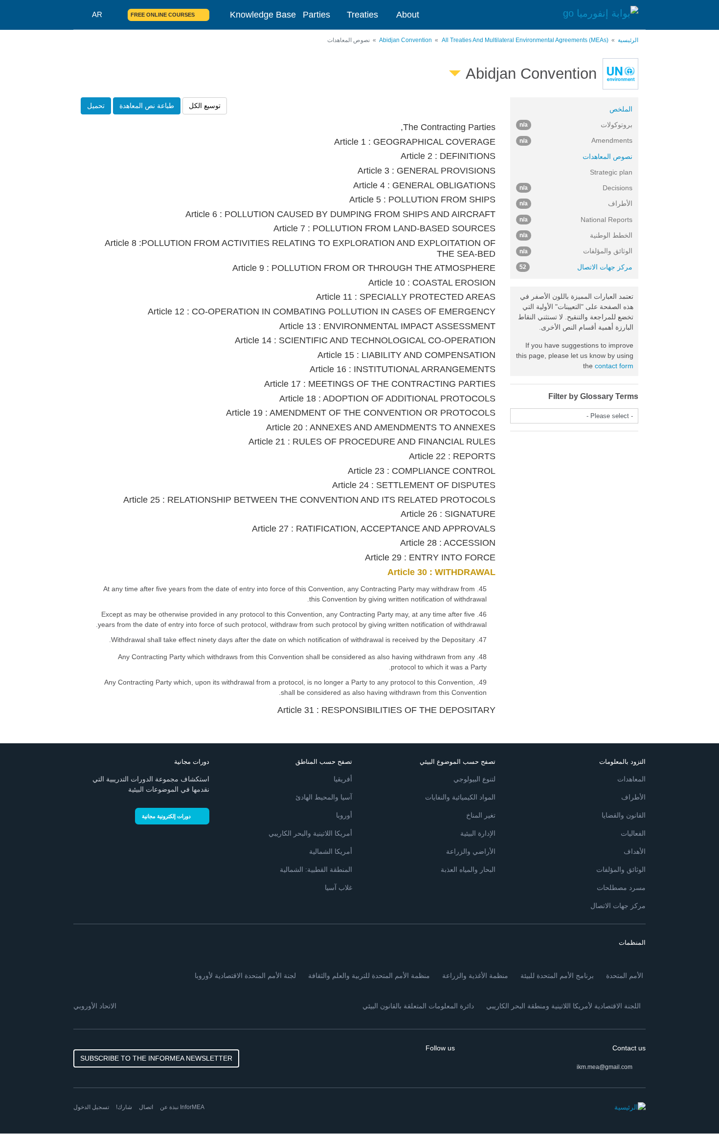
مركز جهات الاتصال (576, 267)
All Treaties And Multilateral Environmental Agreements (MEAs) (525, 40)
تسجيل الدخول (91, 1107)
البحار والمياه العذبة (468, 869)
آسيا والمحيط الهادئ (323, 797)
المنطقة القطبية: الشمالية (316, 869)
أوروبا (344, 815)
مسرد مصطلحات (621, 887)
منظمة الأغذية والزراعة (475, 975)
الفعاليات (633, 833)
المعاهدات (631, 779)
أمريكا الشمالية (330, 851)
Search (114, 14)
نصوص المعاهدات (607, 156)
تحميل (96, 106)
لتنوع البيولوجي (474, 779)
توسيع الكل (205, 106)
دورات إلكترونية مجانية (166, 816)
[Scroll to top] (28, 1105)
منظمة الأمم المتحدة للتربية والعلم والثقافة (369, 975)
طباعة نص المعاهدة (146, 106)
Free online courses (163, 15)
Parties (316, 15)
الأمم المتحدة (624, 975)
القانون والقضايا (624, 815)
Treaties (362, 15)
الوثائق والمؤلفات (621, 869)
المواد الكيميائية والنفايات (460, 797)
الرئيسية (628, 40)
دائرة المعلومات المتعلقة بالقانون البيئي (418, 1006)
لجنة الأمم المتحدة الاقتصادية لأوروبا (245, 975)
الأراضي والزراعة (470, 851)
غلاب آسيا (338, 887)
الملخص (620, 109)
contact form (614, 366)
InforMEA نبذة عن (182, 1107)
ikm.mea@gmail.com (604, 1067)
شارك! (124, 1107)
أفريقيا (343, 779)
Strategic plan (611, 172)
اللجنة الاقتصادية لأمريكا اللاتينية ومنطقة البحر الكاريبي (563, 1006)
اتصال (146, 1107)
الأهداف (635, 851)
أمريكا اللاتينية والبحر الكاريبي (310, 833)
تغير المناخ (480, 815)
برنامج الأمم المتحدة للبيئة (557, 975)
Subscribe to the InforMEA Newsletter (156, 1058)
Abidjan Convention (405, 40)
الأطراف (633, 797)
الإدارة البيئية (477, 833)
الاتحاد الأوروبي (94, 1006)
